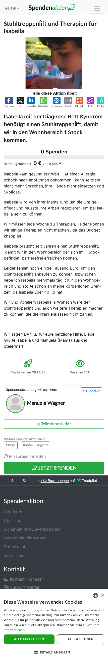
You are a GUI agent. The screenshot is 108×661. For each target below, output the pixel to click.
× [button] (102, 595)
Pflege (10, 445)
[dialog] (54, 625)
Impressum (14, 555)
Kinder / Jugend (35, 445)
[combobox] (95, 595)
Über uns (12, 520)
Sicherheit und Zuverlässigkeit (32, 529)
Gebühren (13, 511)
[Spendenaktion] (52, 7)
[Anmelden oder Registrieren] (7, 9)
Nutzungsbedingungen (25, 537)
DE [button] (14, 9)
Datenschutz (16, 546)
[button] (9, 102)
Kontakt (93, 391)
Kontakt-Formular (26, 579)
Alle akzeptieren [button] (29, 639)
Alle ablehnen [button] (80, 639)
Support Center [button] (24, 587)
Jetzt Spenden (57, 468)
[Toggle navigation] (97, 9)
